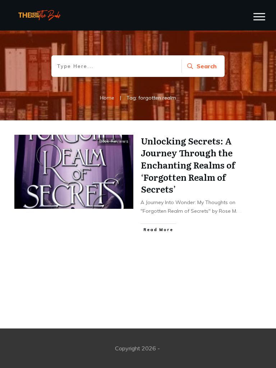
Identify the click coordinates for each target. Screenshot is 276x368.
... (240, 211)
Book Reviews (114, 141)
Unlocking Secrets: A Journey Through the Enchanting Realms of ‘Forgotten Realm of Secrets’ (188, 164)
